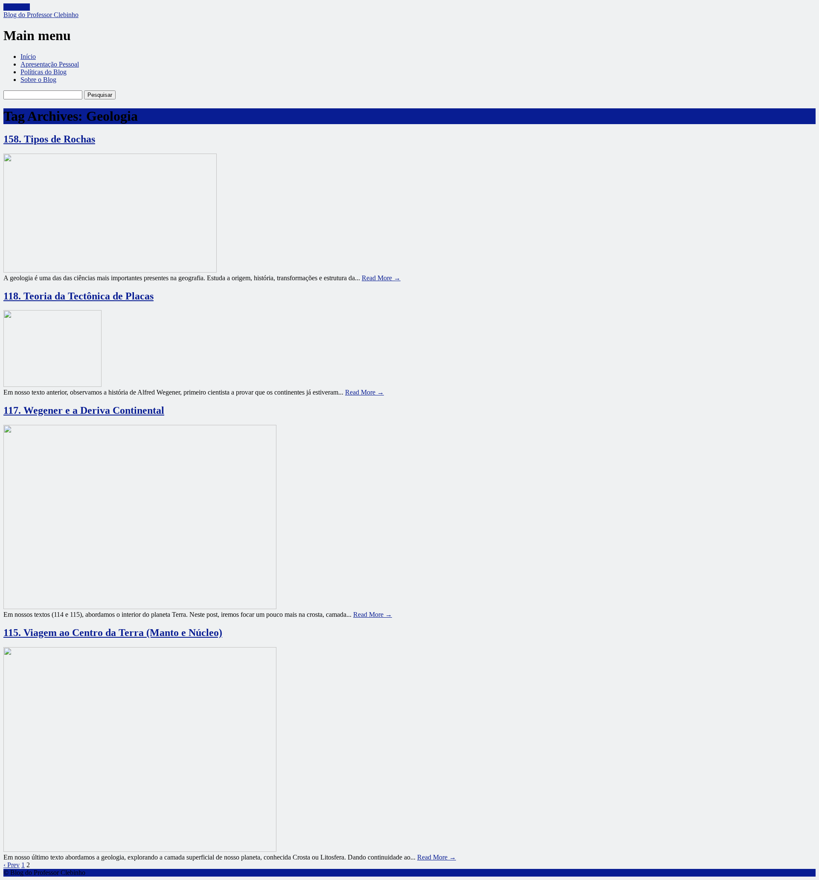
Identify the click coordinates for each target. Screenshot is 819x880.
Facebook (16, 7)
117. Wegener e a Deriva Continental (83, 410)
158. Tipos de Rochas (49, 139)
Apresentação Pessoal (49, 64)
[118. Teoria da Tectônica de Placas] (52, 384)
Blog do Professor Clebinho (40, 14)
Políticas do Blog (43, 72)
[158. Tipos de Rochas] (110, 270)
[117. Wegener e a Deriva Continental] (139, 606)
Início (28, 56)
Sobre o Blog (38, 79)
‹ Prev (11, 864)
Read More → (381, 278)
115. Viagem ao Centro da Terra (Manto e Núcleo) (112, 632)
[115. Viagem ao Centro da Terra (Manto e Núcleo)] (139, 849)
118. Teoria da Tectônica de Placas (78, 296)
